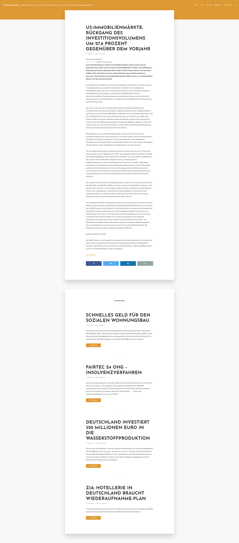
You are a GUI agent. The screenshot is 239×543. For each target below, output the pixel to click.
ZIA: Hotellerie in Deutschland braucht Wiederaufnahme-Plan (116, 493)
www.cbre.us (91, 255)
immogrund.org (10, 5)
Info (202, 5)
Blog (196, 5)
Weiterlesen (93, 345)
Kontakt (209, 5)
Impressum (218, 5)
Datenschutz (228, 5)
